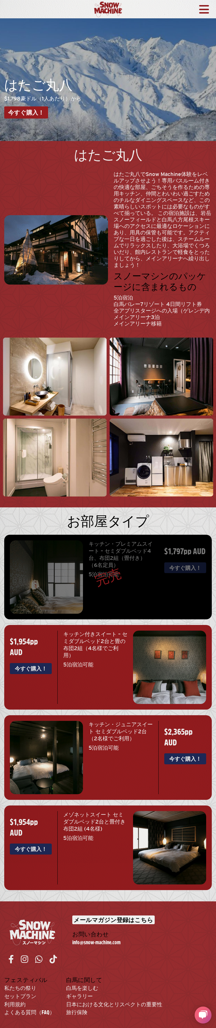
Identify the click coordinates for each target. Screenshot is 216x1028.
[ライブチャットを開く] (203, 1015)
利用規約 (15, 1004)
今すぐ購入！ (26, 112)
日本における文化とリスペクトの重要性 (114, 1004)
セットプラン (20, 996)
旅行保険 (76, 1012)
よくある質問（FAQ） (29, 1012)
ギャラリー (79, 996)
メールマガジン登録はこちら (113, 920)
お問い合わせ (90, 934)
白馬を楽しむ (82, 988)
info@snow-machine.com (96, 942)
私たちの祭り (20, 988)
